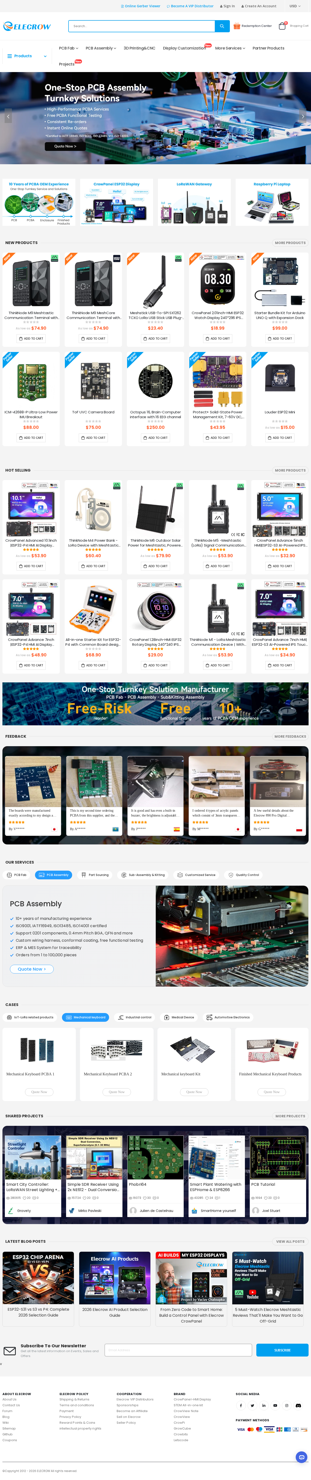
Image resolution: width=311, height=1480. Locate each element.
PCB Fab (67, 48)
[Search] (222, 26)
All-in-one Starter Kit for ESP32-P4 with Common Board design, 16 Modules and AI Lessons (93, 642)
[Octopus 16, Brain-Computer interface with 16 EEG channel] (155, 381)
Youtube (275, 1352)
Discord (298, 1352)
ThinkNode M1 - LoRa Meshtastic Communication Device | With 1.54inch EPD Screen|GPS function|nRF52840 (218, 642)
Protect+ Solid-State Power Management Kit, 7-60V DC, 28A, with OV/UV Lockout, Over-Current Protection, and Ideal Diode (217, 415)
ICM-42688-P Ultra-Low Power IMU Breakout (31, 414)
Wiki (5, 1368)
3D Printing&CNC (140, 48)
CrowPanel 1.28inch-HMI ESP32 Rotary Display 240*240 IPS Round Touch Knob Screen (155, 642)
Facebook (241, 1352)
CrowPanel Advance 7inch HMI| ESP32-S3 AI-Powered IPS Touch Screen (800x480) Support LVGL (280, 642)
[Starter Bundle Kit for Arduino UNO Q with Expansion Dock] (279, 282)
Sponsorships (127, 1351)
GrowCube (182, 1374)
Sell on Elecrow (129, 1363)
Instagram (287, 1352)
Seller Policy (126, 1368)
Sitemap (9, 1374)
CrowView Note (186, 1357)
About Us (9, 1345)
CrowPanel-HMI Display (192, 1345)
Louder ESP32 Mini (280, 412)
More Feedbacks (290, 736)
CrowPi (179, 1368)
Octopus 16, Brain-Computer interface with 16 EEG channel (155, 414)
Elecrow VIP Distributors (135, 1345)
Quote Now (39, 1038)
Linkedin (264, 1352)
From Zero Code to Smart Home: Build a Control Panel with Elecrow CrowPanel (191, 1261)
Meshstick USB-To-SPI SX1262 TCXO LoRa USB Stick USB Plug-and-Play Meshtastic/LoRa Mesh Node (156, 316)
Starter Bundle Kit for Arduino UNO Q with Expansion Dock (280, 315)
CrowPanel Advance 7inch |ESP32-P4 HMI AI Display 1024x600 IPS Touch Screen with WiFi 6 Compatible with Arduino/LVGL (31, 642)
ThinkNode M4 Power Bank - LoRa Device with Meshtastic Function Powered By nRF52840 (93, 543)
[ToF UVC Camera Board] (93, 381)
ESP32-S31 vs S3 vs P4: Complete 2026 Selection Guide (38, 1258)
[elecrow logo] (19, 26)
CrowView (182, 1363)
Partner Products (268, 48)
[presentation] (8, 115)
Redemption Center (257, 26)
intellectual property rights (80, 1374)
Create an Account (260, 6)
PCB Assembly (99, 48)
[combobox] (149, 26)
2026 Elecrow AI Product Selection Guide (114, 1258)
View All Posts (290, 1188)
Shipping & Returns (74, 1345)
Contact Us (11, 1351)
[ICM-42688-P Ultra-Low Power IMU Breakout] (31, 381)
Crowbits (181, 1380)
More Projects (290, 1062)
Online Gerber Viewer (142, 6)
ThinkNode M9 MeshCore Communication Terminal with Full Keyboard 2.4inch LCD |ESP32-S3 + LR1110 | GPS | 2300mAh (93, 316)
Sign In (229, 6)
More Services (228, 48)
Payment (67, 1357)
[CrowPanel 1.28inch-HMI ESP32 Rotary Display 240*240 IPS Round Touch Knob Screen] (155, 608)
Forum (7, 1357)
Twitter (252, 1352)
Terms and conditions (77, 1351)
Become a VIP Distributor (192, 6)
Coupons (9, 1386)
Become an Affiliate (132, 1357)
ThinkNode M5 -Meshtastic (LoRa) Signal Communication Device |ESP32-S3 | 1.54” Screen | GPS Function (217, 543)
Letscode (181, 1386)
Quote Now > (32, 956)
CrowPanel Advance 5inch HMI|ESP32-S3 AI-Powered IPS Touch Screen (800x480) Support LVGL (279, 543)
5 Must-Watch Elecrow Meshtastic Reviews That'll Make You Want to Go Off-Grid (268, 1261)
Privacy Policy (70, 1363)
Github (7, 1380)
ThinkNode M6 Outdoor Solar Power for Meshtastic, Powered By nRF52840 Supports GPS (155, 543)
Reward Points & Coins (77, 1368)
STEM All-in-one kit (188, 1351)
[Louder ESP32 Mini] (279, 381)
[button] (148, 156)
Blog (5, 1363)
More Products (290, 242)
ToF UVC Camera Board (93, 412)
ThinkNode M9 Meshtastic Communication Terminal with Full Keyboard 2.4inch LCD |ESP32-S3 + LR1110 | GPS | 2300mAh (31, 316)
